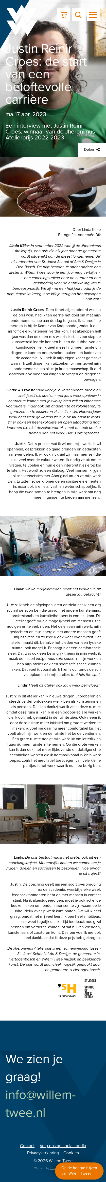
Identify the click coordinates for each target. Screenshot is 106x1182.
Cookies (71, 1153)
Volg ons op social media (63, 1145)
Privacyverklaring (43, 1153)
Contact (27, 1145)
